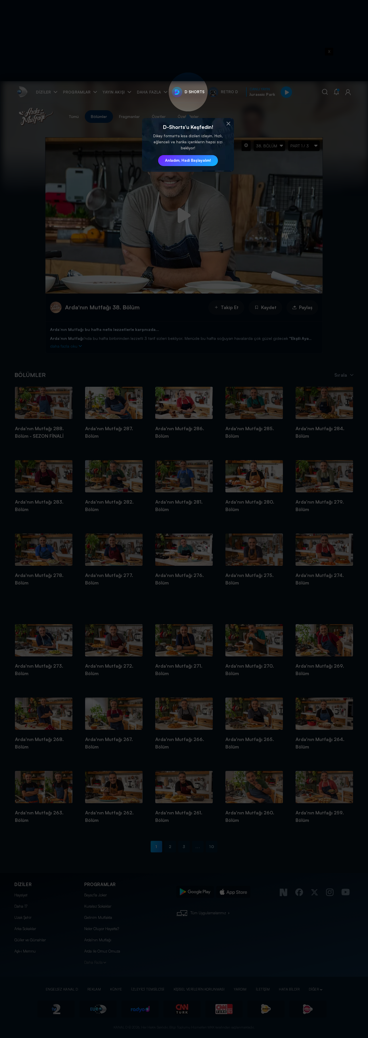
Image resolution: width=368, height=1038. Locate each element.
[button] (228, 123)
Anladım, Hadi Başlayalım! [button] (188, 160)
